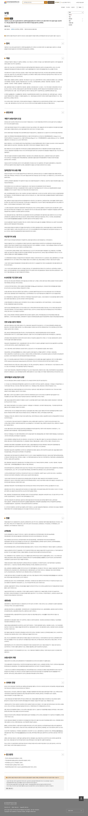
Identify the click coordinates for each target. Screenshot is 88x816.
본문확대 (77, 7)
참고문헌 (70, 25)
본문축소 (83, 7)
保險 (5, 16)
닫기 (63, 43)
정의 (69, 14)
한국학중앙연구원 (10, 803)
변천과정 (70, 18)
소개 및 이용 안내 (80, 2)
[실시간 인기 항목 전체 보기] (60, 2)
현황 (69, 20)
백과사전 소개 (7, 807)
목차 (70, 12)
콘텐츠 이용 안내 (9, 788)
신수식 (12, 29)
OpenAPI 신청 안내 (24, 807)
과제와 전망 (71, 22)
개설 (69, 16)
